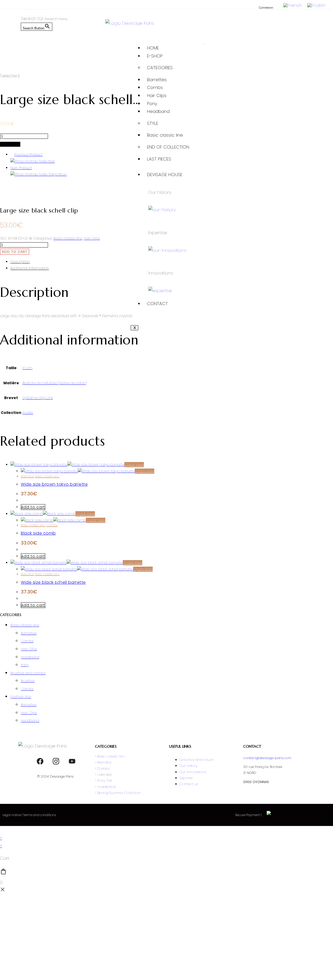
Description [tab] (20, 261)
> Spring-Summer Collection (118, 792)
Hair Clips (156, 95)
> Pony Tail (103, 780)
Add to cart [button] (33, 507)
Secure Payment (248, 815)
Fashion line (20, 696)
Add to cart (10, 144)
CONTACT (157, 303)
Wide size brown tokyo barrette (54, 484)
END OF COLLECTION (168, 147)
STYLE (152, 123)
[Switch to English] (316, 5)
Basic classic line (165, 135)
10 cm (27, 367)
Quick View (134, 464)
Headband (158, 111)
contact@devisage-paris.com (267, 757)
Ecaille (27, 412)
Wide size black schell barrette (53, 582)
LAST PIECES (159, 159)
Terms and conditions (39, 815)
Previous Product (28, 154)
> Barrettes (103, 762)
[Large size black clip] (32, 161)
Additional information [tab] (29, 268)
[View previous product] (11, 154)
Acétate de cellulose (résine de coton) (54, 383)
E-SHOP (155, 56)
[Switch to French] (293, 5)
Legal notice (12, 815)
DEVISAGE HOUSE (164, 174)
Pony (152, 103)
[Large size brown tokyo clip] (38, 174)
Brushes (28, 680)
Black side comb (38, 533)
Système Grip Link (37, 397)
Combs (155, 87)
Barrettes (157, 79)
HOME (153, 48)
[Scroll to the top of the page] (1, 830)
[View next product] (34, 167)
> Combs (102, 768)
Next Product (21, 167)
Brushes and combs (28, 673)
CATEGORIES (160, 68)
